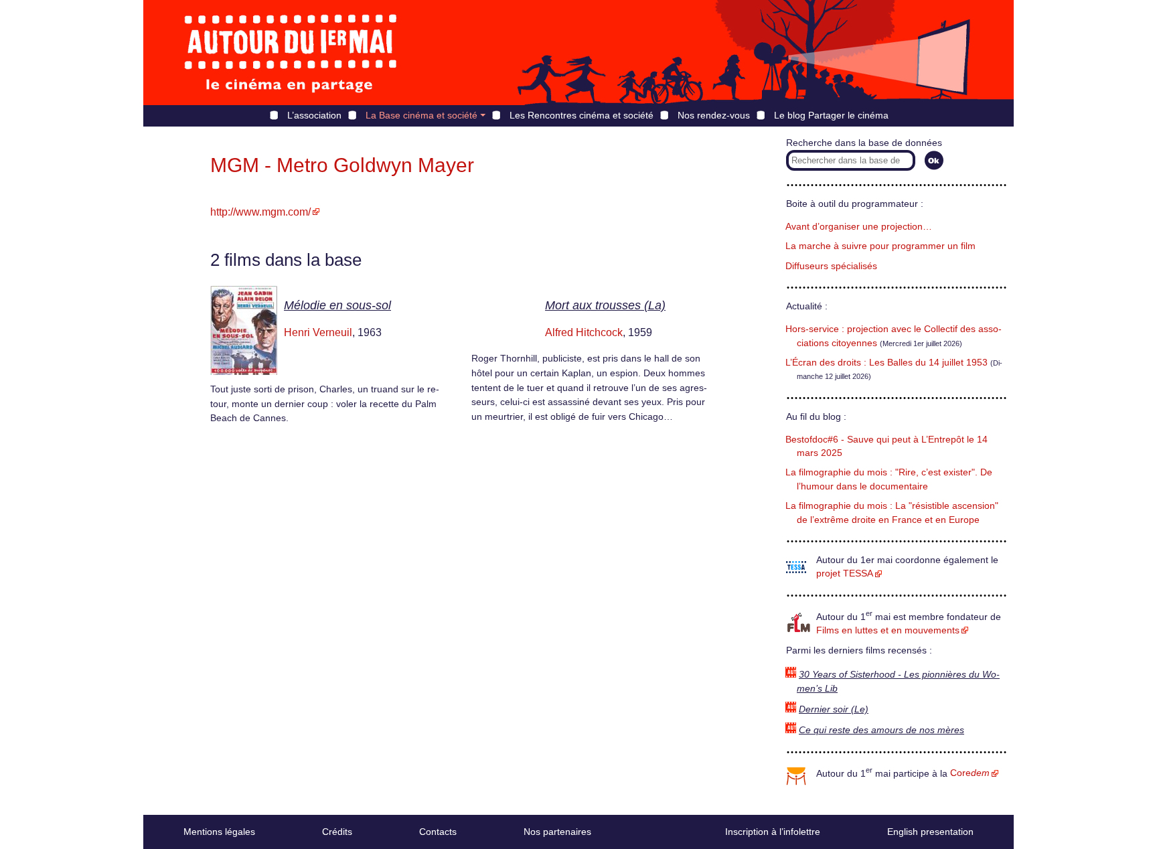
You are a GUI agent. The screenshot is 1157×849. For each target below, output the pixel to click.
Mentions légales (219, 831)
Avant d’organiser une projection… (858, 227)
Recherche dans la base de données (864, 143)
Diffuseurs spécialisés (831, 266)
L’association (314, 115)
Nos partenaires (557, 831)
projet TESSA (844, 573)
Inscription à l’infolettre (772, 831)
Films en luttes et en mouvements (887, 630)
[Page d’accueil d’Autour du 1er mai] (290, 52)
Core (970, 773)
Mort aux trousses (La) (605, 305)
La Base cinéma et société (421, 115)
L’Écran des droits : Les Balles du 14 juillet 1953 (886, 363)
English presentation (930, 831)
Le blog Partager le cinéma (831, 115)
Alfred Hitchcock (584, 332)
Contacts (438, 831)
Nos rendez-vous (714, 115)
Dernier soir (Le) (833, 709)
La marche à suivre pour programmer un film (880, 246)
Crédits (337, 831)
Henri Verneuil (318, 332)
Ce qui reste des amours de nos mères (881, 730)
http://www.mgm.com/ (260, 212)
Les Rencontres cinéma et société (581, 115)
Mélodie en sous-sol (337, 305)
